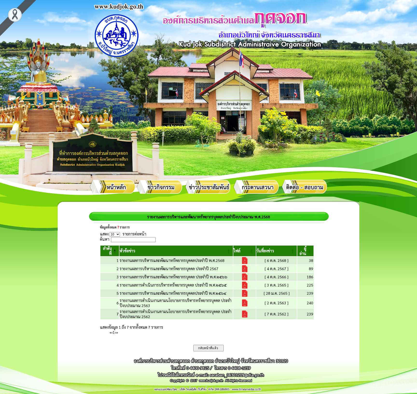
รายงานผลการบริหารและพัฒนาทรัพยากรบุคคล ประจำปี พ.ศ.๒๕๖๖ (173, 276)
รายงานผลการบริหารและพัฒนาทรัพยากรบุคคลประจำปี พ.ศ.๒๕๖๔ (173, 293)
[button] (127, 250)
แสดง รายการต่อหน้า (123, 233)
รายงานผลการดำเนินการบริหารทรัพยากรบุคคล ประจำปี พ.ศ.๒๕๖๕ (173, 284)
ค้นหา (104, 239)
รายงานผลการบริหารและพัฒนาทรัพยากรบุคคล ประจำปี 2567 (169, 268)
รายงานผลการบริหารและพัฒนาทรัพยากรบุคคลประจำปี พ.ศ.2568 (172, 260)
